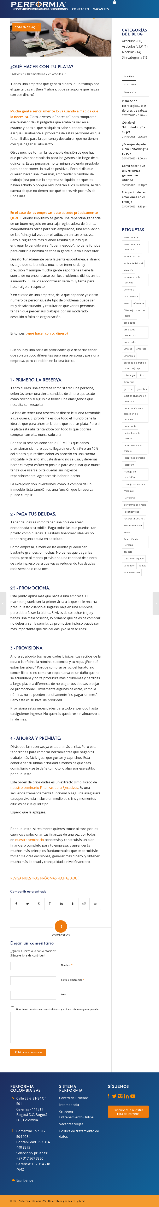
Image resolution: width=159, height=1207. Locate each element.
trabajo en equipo (134, 558)
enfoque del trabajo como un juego (135, 365)
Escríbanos (24, 1180)
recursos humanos (134, 518)
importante (130, 426)
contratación (131, 296)
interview (129, 464)
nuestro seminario (29, 839)
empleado (129, 322)
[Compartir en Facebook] (16, 903)
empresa (141, 348)
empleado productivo (130, 332)
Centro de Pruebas (73, 1098)
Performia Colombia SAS (32, 1200)
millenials (129, 490)
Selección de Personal (131, 542)
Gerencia (129, 381)
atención (129, 270)
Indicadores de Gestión (132, 435)
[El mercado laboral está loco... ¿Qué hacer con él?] (3, 603)
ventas (142, 565)
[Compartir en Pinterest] (50, 903)
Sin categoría (132, 57)
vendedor (129, 565)
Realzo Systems (76, 1200)
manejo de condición (130, 474)
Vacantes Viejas (71, 1124)
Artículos (57, 74)
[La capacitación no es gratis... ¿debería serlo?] (156, 603)
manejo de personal (135, 483)
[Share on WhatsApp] (38, 903)
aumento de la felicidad (132, 280)
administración (132, 256)
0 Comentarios (36, 74)
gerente (128, 388)
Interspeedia (69, 1104)
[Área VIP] (114, 9)
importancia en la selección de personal (133, 414)
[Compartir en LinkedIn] (61, 903)
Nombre (66, 965)
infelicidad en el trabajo (133, 448)
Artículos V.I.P (132, 46)
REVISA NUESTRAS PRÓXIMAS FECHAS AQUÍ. (44, 878)
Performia (129, 497)
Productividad (131, 511)
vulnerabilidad (132, 572)
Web (63, 994)
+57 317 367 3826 (29, 1158)
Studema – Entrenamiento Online (76, 1114)
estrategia (129, 375)
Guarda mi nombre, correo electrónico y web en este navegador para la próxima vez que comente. (57, 1010)
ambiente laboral (133, 263)
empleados (130, 341)
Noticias (128, 52)
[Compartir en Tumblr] (72, 903)
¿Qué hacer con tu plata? (41, 67)
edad (126, 303)
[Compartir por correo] (95, 903)
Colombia (129, 289)
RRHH (127, 532)
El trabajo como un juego (134, 313)
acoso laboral (131, 237)
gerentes (142, 388)
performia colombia (135, 504)
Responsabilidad (133, 525)
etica (141, 375)
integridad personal (135, 457)
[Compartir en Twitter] (27, 903)
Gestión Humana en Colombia (135, 398)
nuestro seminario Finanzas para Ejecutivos (44, 787)
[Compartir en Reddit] (83, 903)
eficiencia (138, 303)
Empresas (129, 355)
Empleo (128, 348)
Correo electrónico (72, 980)
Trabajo (128, 551)
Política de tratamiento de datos (79, 1134)
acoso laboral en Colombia (133, 246)
